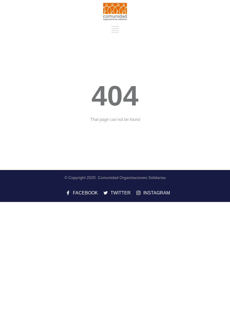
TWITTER (121, 192)
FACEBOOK (85, 192)
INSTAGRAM (156, 192)
